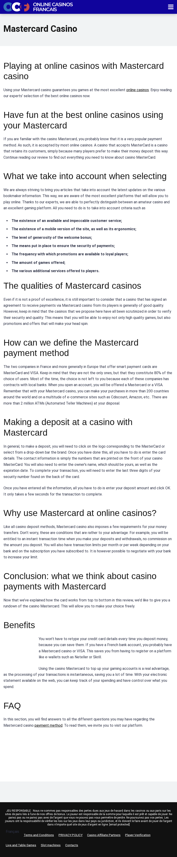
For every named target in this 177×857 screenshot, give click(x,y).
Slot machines (51, 845)
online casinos (137, 90)
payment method (48, 725)
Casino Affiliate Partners (104, 835)
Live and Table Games (21, 845)
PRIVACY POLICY (71, 835)
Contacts (71, 845)
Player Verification (137, 835)
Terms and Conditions (39, 835)
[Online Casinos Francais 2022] (38, 6)
